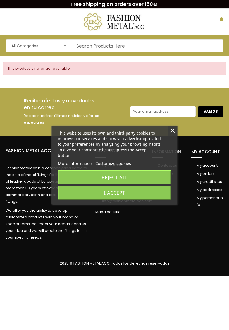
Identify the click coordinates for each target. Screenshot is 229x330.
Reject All (115, 177)
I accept (114, 192)
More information (75, 163)
